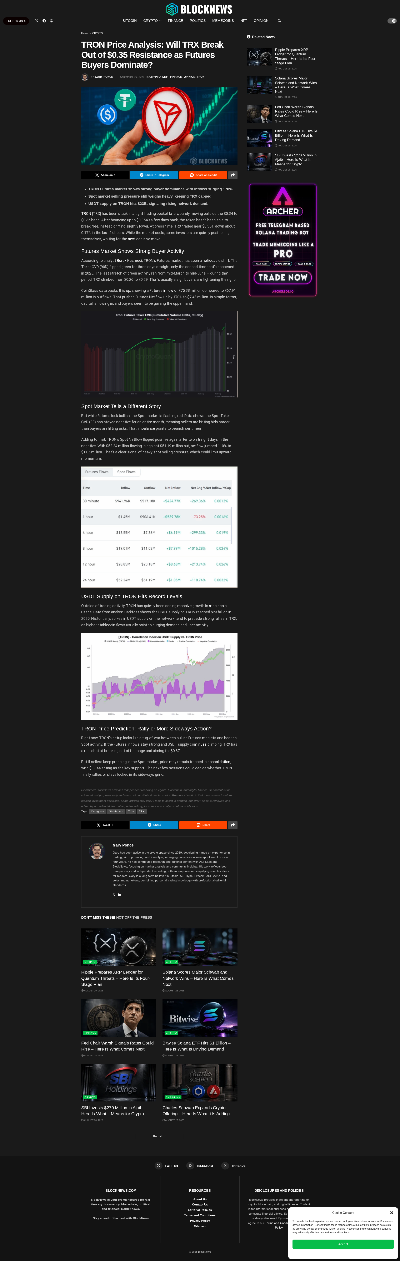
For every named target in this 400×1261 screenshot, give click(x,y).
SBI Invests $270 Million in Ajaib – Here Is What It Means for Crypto (295, 159)
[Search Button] (279, 21)
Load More (159, 1136)
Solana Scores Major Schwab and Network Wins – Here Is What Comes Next (198, 978)
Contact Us (200, 1204)
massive (184, 606)
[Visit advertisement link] (283, 240)
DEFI (165, 76)
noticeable (211, 260)
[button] (392, 1213)
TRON (200, 76)
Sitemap (200, 1226)
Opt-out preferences (331, 1253)
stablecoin (218, 606)
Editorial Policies (200, 1210)
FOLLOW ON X (16, 21)
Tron (131, 811)
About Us (200, 1199)
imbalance (146, 428)
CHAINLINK (173, 1097)
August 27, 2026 (174, 1120)
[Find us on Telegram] (44, 21)
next (131, 239)
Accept (343, 1244)
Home (84, 33)
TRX (142, 811)
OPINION (261, 21)
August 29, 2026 (93, 990)
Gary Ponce (104, 76)
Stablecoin (116, 811)
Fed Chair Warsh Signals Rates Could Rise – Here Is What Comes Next (296, 111)
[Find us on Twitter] (36, 21)
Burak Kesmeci (129, 260)
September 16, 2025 (132, 76)
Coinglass (97, 811)
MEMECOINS (223, 21)
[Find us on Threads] (51, 21)
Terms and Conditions (200, 1215)
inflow (168, 290)
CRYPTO (150, 21)
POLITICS (198, 21)
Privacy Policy (200, 1220)
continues (198, 744)
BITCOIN (129, 21)
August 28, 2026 (174, 990)
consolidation (219, 762)
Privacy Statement (354, 1253)
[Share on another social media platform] (233, 175)
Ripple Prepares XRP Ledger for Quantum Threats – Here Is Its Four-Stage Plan (115, 978)
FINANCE (175, 21)
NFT (243, 21)
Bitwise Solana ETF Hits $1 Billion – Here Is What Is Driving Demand (296, 135)
